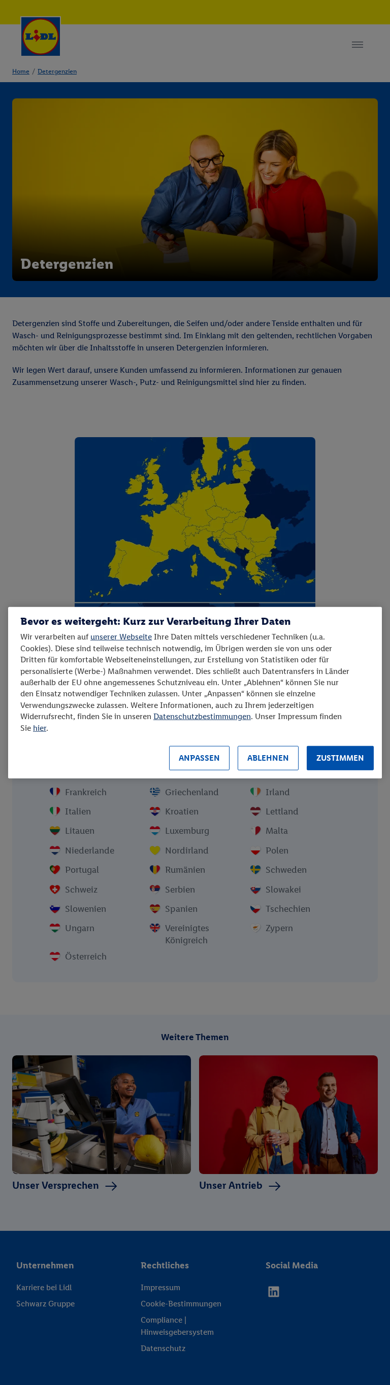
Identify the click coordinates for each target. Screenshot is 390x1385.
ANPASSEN (199, 758)
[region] (195, 692)
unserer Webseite (121, 637)
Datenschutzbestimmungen (202, 716)
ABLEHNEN (268, 758)
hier (39, 727)
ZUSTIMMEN (340, 758)
